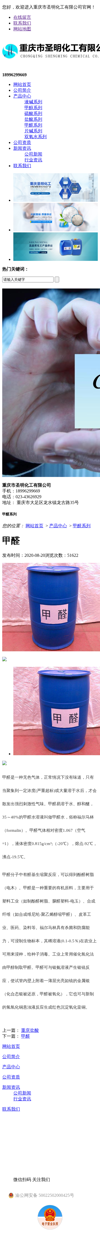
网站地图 (22, 29)
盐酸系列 (33, 119)
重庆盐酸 (30, 1030)
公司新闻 (33, 154)
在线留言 (22, 17)
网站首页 (22, 84)
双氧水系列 (35, 136)
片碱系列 (33, 130)
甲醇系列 (33, 107)
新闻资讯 (22, 148)
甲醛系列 (33, 125)
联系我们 (22, 23)
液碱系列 (33, 101)
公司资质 (22, 142)
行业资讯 (33, 160)
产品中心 (22, 96)
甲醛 (25, 1036)
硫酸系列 (33, 113)
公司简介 (22, 90)
